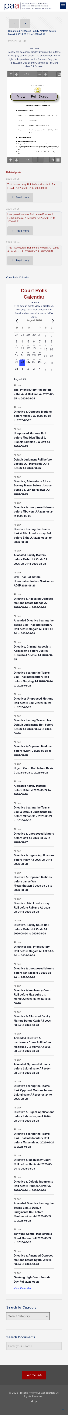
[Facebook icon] (32, 1401)
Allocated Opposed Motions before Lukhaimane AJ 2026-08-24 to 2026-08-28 (32, 1068)
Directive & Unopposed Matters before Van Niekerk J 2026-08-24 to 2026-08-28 (34, 972)
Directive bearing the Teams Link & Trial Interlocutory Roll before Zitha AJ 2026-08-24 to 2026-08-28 (33, 535)
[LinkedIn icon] (36, 1401)
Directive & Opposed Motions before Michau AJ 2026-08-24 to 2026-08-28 (33, 416)
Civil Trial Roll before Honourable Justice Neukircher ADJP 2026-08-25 (34, 581)
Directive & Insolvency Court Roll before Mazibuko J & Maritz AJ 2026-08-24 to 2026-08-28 (33, 996)
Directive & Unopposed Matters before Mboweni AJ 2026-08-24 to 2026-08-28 (34, 511)
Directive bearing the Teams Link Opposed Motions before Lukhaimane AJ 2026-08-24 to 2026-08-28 (33, 1092)
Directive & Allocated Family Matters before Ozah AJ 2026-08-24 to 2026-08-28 (33, 1020)
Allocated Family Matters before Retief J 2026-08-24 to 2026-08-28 (32, 790)
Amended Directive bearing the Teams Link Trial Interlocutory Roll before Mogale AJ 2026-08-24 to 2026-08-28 (34, 626)
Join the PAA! (34, 1375)
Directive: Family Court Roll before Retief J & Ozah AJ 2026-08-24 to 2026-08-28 (31, 929)
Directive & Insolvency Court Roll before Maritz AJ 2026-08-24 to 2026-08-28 (33, 1164)
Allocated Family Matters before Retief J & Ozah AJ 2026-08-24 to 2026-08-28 (30, 559)
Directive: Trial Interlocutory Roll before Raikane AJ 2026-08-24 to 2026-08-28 (32, 907)
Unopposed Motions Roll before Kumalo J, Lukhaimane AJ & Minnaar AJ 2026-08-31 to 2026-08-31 (31, 218)
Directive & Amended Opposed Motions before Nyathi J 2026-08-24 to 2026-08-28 (33, 1259)
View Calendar (22, 1288)
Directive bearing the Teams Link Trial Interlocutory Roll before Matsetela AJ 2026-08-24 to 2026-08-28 (34, 1140)
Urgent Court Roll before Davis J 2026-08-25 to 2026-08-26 (33, 770)
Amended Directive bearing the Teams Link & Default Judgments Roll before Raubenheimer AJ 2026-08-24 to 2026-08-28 (34, 1211)
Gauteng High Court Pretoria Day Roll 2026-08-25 (32, 1279)
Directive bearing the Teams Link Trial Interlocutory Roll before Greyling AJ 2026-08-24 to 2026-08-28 (33, 679)
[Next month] (52, 320)
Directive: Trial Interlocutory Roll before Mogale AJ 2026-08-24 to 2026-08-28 (34, 951)
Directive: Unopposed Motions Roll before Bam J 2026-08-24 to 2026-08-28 (33, 703)
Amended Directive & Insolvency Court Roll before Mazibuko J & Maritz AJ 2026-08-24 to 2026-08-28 (33, 1044)
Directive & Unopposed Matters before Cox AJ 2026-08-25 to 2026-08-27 (34, 838)
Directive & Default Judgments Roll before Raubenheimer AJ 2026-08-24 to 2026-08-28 (33, 1186)
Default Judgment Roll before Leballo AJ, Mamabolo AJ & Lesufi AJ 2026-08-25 (33, 463)
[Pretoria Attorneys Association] (27, 5)
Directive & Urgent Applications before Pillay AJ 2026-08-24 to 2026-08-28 (34, 859)
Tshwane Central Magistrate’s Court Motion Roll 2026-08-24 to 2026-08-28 (33, 1238)
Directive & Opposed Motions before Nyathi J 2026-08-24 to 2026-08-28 (33, 750)
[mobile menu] (63, 5)
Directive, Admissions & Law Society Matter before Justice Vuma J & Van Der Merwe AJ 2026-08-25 (33, 487)
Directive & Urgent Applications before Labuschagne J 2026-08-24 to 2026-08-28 (34, 1116)
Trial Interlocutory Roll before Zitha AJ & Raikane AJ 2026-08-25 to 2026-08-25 (34, 394)
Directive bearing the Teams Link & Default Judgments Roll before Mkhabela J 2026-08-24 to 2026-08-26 (33, 813)
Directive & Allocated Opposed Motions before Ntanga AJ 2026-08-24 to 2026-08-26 (33, 603)
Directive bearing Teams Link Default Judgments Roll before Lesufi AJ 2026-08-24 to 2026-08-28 (33, 726)
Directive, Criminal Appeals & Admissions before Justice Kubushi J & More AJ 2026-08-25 (33, 653)
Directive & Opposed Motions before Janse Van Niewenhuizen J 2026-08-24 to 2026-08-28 (33, 883)
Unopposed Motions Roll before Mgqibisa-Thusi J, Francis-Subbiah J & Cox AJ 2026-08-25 (32, 439)
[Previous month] (16, 320)
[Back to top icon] (63, 1409)
